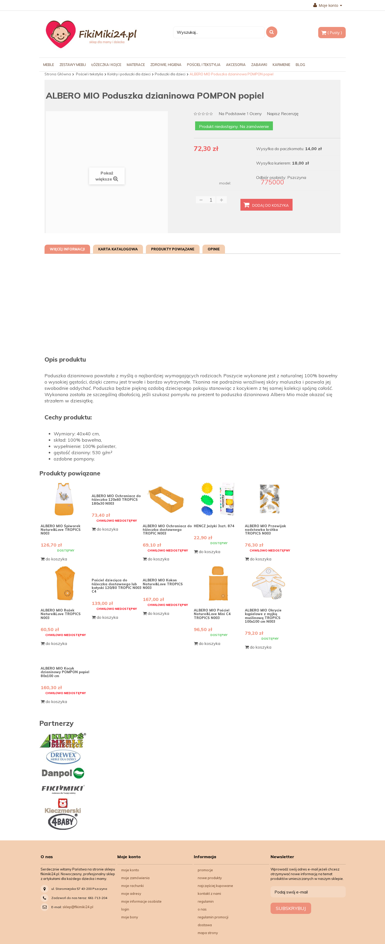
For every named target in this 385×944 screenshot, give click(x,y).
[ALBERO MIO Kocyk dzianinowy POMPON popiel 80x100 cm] (65, 656)
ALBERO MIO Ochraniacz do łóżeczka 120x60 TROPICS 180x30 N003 (116, 499)
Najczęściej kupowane (215, 886)
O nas (202, 909)
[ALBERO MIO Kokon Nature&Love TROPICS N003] (167, 568)
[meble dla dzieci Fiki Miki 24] (91, 34)
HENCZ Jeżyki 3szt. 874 (214, 526)
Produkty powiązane (172, 249)
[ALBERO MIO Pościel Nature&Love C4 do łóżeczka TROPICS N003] (116, 568)
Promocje (205, 870)
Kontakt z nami (209, 893)
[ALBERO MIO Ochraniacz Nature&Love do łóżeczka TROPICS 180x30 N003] (116, 484)
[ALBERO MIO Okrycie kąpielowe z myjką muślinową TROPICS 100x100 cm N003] (270, 583)
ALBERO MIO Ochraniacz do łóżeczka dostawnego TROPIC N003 (167, 530)
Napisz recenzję (283, 114)
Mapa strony (208, 933)
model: (225, 183)
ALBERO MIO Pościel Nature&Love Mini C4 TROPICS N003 (212, 614)
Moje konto (130, 870)
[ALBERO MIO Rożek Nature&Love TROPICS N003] (65, 583)
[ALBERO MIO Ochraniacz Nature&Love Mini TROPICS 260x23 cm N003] (167, 499)
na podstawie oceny (240, 114)
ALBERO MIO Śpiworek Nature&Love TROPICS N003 (61, 530)
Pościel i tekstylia (89, 74)
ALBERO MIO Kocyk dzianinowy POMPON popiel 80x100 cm (65, 672)
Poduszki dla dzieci (170, 74)
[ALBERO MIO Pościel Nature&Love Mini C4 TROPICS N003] (219, 583)
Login (125, 909)
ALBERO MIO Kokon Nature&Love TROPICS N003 (163, 584)
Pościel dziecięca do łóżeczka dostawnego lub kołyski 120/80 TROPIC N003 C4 (116, 585)
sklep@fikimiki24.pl (78, 907)
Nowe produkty (210, 878)
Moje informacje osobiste (141, 901)
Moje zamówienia (135, 878)
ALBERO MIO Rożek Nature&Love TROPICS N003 (61, 614)
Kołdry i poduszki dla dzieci (129, 74)
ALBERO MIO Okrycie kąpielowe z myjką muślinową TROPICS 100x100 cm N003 (263, 615)
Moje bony (129, 917)
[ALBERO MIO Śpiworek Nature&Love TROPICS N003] (65, 499)
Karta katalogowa (118, 249)
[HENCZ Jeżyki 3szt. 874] (219, 499)
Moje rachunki (132, 886)
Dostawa (205, 925)
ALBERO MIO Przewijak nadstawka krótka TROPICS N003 (265, 530)
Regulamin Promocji (213, 917)
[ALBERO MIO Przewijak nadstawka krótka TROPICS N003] (270, 499)
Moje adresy (131, 893)
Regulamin (206, 901)
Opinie (214, 249)
